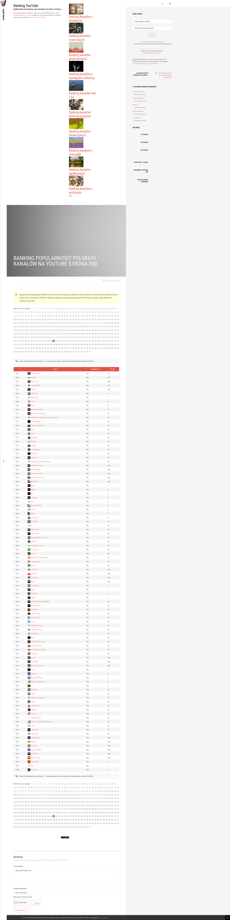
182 (115, 323)
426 (54, 348)
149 (23, 323)
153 (34, 323)
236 (54, 330)
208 (81, 326)
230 (37, 330)
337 (17, 341)
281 (73, 334)
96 (87, 316)
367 (101, 341)
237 (56, 330)
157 (45, 323)
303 (29, 337)
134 (87, 319)
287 (90, 334)
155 (40, 323)
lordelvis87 (33, 573)
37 (28, 312)
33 (17, 312)
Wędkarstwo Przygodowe (37, 697)
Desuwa (32, 405)
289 (95, 334)
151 (29, 323)
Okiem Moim (34, 577)
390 (59, 344)
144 (115, 319)
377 (23, 344)
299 (17, 337)
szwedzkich (41, 17)
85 (56, 316)
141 (107, 319)
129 (73, 319)
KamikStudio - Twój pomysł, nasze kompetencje (44, 417)
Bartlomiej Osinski (36, 645)
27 (104, 308)
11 (60, 308)
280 (70, 334)
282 (76, 334)
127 (68, 319)
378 (26, 344)
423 (45, 348)
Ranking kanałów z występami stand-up (82, 76)
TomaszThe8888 (35, 469)
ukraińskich (33, 17)
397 (79, 344)
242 (70, 330)
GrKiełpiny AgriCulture (37, 425)
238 (59, 330)
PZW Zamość (34, 734)
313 (56, 337)
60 (92, 312)
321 (79, 337)
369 (107, 341)
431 (68, 348)
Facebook (162, 4)
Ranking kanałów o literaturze (81, 19)
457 (34, 352)
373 (118, 341)
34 (20, 312)
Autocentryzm (138, 111)
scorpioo (33, 657)
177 (101, 323)
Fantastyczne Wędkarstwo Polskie (40, 461)
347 (45, 341)
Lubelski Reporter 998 (37, 477)
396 (76, 344)
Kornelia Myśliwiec (36, 505)
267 (34, 334)
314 (59, 337)
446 (109, 348)
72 (20, 316)
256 (109, 330)
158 (48, 323)
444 (104, 348)
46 (53, 312)
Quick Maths (34, 661)
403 (95, 344)
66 (109, 312)
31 (115, 308)
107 (118, 316)
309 (45, 337)
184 (15, 326)
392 (65, 344)
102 (104, 316)
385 (45, 344)
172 (87, 323)
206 (76, 326)
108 (15, 319)
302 (26, 337)
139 (101, 319)
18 (79, 308)
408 (109, 344)
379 (29, 344)
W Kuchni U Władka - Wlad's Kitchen (41, 721)
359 (79, 341)
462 (48, 352)
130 (76, 319)
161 (56, 323)
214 (98, 326)
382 (37, 344)
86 (59, 316)
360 (81, 341)
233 (45, 330)
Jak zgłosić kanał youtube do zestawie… (140, 74)
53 (73, 312)
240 (65, 330)
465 (56, 352)
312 (54, 337)
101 (101, 316)
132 (81, 319)
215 (101, 326)
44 (48, 312)
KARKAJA (33, 710)
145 (118, 319)
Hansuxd (33, 377)
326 (93, 337)
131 (79, 319)
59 (89, 312)
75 (28, 316)
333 (112, 337)
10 (57, 308)
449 (118, 348)
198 (54, 326)
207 (79, 326)
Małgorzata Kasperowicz (37, 681)
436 (81, 348)
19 (82, 308)
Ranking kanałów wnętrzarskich (79, 57)
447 (112, 348)
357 (73, 341)
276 (59, 334)
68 (115, 312)
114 (31, 319)
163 (62, 323)
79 (39, 316)
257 (112, 330)
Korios (135, 105)
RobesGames (34, 753)
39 (34, 312)
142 (109, 319)
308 (42, 337)
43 (45, 312)
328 (98, 337)
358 (76, 341)
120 (48, 319)
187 (23, 326)
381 (34, 344)
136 (93, 319)
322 (81, 337)
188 (26, 326)
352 (59, 341)
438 (87, 348)
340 (26, 341)
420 (37, 348)
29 (110, 308)
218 (109, 326)
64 (103, 312)
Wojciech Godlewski (36, 677)
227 (29, 330)
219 (112, 326)
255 (107, 330)
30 (112, 308)
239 (62, 330)
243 (73, 330)
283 (79, 334)
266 (31, 334)
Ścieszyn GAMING (35, 750)
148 (20, 323)
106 (115, 316)
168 (76, 323)
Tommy (32, 693)
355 (68, 341)
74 (25, 316)
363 (90, 341)
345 (40, 341)
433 (73, 348)
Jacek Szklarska (35, 449)
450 (15, 352)
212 (93, 326)
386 (48, 344)
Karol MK (33, 745)
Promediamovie (35, 561)
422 (42, 348)
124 (59, 319)
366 (98, 341)
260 (15, 334)
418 (31, 348)
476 (87, 352)
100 (98, 316)
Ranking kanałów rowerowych (79, 38)
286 (87, 334)
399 (84, 344)
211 (90, 326)
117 (40, 319)
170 (81, 323)
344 (37, 341)
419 (34, 348)
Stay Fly (32, 401)
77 (34, 316)
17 (76, 308)
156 (42, 323)
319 (73, 337)
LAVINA (32, 597)
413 (17, 348)
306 (37, 337)
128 (70, 319)
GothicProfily (34, 761)
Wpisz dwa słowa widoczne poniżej (22, 897)
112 (26, 319)
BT (31, 685)
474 (81, 352)
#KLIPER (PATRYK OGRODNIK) (39, 601)
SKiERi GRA (34, 481)
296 (115, 334)
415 (23, 348)
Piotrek (32, 513)
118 (42, 319)
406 (104, 344)
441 (95, 348)
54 (76, 312)
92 (76, 316)
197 (51, 326)
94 (81, 316)
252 (98, 330)
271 (45, 334)
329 (101, 337)
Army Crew (33, 457)
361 (84, 341)
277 (62, 334)
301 (23, 337)
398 (81, 344)
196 (48, 326)
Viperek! (33, 389)
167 (73, 323)
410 (115, 344)
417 (29, 348)
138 (98, 319)
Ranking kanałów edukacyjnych (79, 133)
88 (64, 316)
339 (23, 341)
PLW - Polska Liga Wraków (38, 649)
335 (118, 337)
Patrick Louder (34, 533)
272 (48, 334)
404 (98, 344)
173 (90, 323)
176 (98, 323)
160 (54, 323)
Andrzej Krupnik (35, 758)
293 (107, 334)
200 (59, 326)
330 (104, 337)
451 (17, 352)
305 (34, 337)
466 (59, 352)
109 (17, 319)
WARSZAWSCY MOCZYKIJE (38, 557)
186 (20, 326)
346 (42, 341)
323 (84, 337)
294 (109, 334)
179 (107, 323)
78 (37, 316)
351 (56, 341)
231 (40, 330)
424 (48, 348)
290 (98, 334)
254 (104, 330)
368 (104, 341)
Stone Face (33, 770)
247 (84, 330)
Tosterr (32, 669)
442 (98, 348)
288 (93, 334)
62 (98, 312)
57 (84, 312)
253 (101, 330)
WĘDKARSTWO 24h (36, 625)
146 (15, 323)
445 (107, 348)
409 (112, 344)
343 (34, 341)
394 (70, 344)
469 (68, 352)
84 (53, 316)
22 (90, 308)
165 (68, 323)
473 (79, 352)
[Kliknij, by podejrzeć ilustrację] (66, 241)
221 (118, 326)
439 (90, 348)
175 (95, 323)
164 (65, 323)
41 (39, 312)
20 (85, 308)
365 (95, 341)
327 (95, 337)
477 (90, 352)
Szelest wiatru (34, 381)
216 (104, 326)
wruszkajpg (33, 497)
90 (70, 316)
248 (87, 330)
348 (48, 341)
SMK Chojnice (34, 633)
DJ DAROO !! (34, 569)
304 (31, 337)
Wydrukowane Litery (36, 465)
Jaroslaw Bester (35, 705)
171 (84, 323)
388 (54, 344)
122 (54, 319)
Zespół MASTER (35, 605)
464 (54, 352)
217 (107, 326)
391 (62, 344)
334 (115, 337)
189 (29, 326)
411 (118, 344)
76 (31, 316)
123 (56, 319)
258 (115, 330)
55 (78, 312)
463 (51, 352)
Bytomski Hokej (35, 385)
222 (15, 330)
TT (31, 525)
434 (76, 348)
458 (37, 352)
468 (65, 352)
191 (34, 326)
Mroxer (32, 637)
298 (15, 337)
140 (104, 319)
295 (112, 334)
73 (23, 316)
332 (109, 337)
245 (79, 330)
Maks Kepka (34, 437)
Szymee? (136, 118)
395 (73, 344)
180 (109, 323)
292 (104, 334)
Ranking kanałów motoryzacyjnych (80, 114)
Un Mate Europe (35, 613)
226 (26, 330)
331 (107, 337)
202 (65, 326)
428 (59, 348)
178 (104, 323)
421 (40, 348)
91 (73, 316)
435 (79, 348)
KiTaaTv (32, 702)
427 (56, 348)
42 (42, 312)
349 (51, 341)
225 (23, 330)
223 (17, 330)
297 (118, 334)
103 (107, 316)
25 (99, 308)
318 (70, 337)
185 (17, 326)
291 (101, 334)
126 (65, 319)
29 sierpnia (144, 150)
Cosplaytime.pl (35, 737)
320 (76, 337)
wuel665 (33, 565)
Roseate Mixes (138, 91)
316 (65, 337)
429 (62, 348)
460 (42, 352)
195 (45, 326)
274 (54, 334)
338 (20, 341)
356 (70, 341)
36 (25, 312)
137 (95, 319)
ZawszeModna (34, 585)
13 (65, 308)
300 (20, 337)
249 (90, 330)
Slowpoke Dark (35, 373)
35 (23, 312)
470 (70, 352)
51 (67, 312)
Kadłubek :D (34, 689)
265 (29, 334)
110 (20, 319)
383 (40, 344)
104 (109, 316)
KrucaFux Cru (34, 729)
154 (37, 323)
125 (62, 319)
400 (87, 344)
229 (34, 330)
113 (29, 319)
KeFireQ (32, 489)
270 (42, 334)
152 (31, 323)
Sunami (32, 553)
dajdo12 (32, 589)
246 (81, 330)
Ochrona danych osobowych (142, 181)
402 (93, 344)
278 (65, 334)
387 (51, 344)
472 (76, 352)
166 (70, 323)
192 (37, 326)
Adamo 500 (33, 453)
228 (31, 330)
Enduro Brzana (34, 529)
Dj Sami (32, 509)
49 (62, 312)
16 (73, 308)
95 (84, 316)
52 (70, 312)
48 (59, 312)
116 (37, 319)
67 (112, 312)
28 (107, 308)
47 (56, 312)
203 (68, 326)
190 (31, 326)
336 (15, 341)
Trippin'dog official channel (38, 537)
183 (118, 323)
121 (51, 319)
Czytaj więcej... (103, 918)
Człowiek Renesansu (36, 409)
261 (17, 334)
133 (84, 319)
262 (20, 334)
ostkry (32, 433)
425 (51, 348)
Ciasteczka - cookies (141, 162)
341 (29, 341)
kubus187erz (34, 593)
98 (92, 316)
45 (50, 312)
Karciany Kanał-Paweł (36, 665)
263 (23, 334)
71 (17, 316)
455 (29, 352)
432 (70, 348)
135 (90, 319)
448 (115, 348)
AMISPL (32, 742)
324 (87, 337)
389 (56, 344)
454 (26, 352)
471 (73, 352)
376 (20, 344)
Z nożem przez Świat (36, 545)
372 (115, 341)
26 (101, 308)
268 (37, 334)
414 (20, 348)
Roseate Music (138, 98)
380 (31, 344)
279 (68, 334)
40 (37, 312)
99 (95, 316)
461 (45, 352)
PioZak (32, 726)
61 (95, 312)
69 (117, 312)
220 (115, 326)
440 (93, 348)
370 (109, 341)
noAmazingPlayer (35, 421)
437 (84, 348)
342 (31, 341)
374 (15, 344)
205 (73, 326)
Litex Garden (34, 549)
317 (68, 337)
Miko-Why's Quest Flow (37, 641)
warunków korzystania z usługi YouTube (145, 63)
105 (112, 316)
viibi (31, 493)
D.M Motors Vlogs (35, 629)
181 (112, 323)
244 (76, 330)
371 (112, 341)
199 (56, 326)
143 (112, 319)
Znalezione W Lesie (36, 473)
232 (42, 330)
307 (40, 337)
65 (106, 312)
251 (95, 330)
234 (48, 330)
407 (107, 344)
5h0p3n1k (33, 541)
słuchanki (33, 441)
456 (31, 352)
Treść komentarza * (18, 866)
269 (40, 334)
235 (51, 330)
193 (40, 326)
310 (48, 337)
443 (101, 348)
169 (79, 323)
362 (87, 341)
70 (14, 316)
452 (20, 352)
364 (93, 341)
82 (48, 316)
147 (17, 323)
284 (81, 334)
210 (87, 326)
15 (71, 308)
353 (62, 341)
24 (96, 308)
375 (17, 344)
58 (87, 312)
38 (31, 312)
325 (90, 337)
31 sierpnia (144, 134)
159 (51, 323)
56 (81, 312)
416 (26, 348)
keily (32, 501)
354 (65, 341)
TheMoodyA (34, 653)
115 (34, 319)
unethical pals (34, 517)
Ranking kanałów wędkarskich (79, 171)
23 (93, 308)
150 (26, 323)
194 (42, 326)
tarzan (32, 581)
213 (95, 326)
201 (62, 326)
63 (101, 312)
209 (84, 326)
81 (45, 316)
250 (93, 330)
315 (62, 337)
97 (89, 316)
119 (45, 319)
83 (50, 316)
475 (84, 352)
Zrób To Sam (34, 397)
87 (62, 316)
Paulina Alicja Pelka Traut (38, 413)
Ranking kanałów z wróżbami (81, 190)
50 (64, 312)
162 (59, 323)
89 (67, 316)
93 (78, 316)
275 (56, 334)
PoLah (32, 429)
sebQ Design (34, 521)
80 (42, 316)
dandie (32, 485)
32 (14, 312)
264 (26, 334)
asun (31, 766)
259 (118, 330)
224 (20, 330)
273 (51, 334)
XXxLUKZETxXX (35, 617)
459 (40, 352)
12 (62, 308)
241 (68, 330)
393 (68, 344)
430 (65, 348)
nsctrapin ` (33, 713)
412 (15, 348)
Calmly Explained (35, 718)
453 (23, 352)
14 (68, 308)
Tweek (32, 621)
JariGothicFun (34, 609)
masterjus (33, 445)
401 (90, 344)
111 (23, 319)
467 (62, 352)
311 (51, 337)
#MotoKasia (34, 393)
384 (42, 344)
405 (101, 344)
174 (93, 323)
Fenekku (33, 673)
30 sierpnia (144, 142)
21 (87, 308)
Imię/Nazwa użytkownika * (20, 888)
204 (70, 326)
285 (84, 334)
